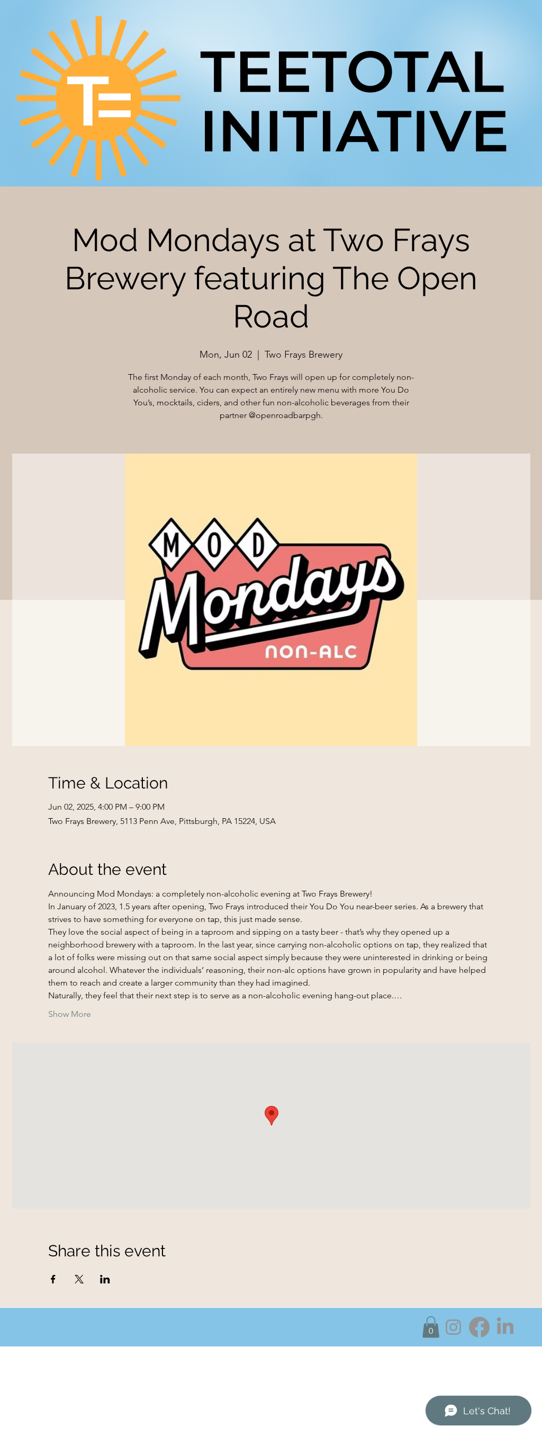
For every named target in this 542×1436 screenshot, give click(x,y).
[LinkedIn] (505, 1327)
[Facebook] (479, 1327)
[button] (431, 1327)
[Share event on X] (79, 1279)
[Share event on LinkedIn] (105, 1279)
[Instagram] (453, 1327)
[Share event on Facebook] (53, 1279)
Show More (69, 1014)
